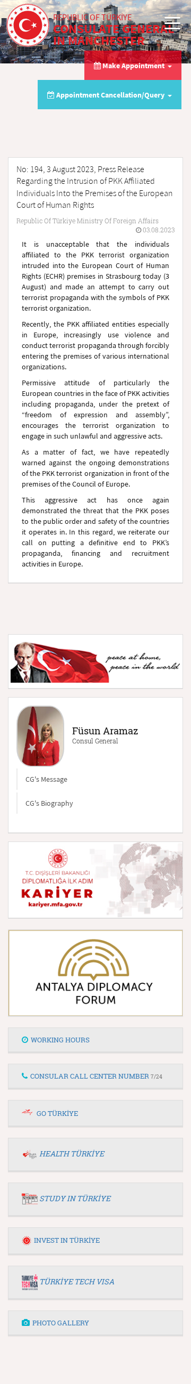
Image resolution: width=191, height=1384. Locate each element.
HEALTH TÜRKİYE (71, 1153)
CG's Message (46, 779)
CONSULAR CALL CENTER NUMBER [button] (96, 1076)
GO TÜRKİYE (57, 1113)
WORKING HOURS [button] (60, 1040)
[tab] (95, 1040)
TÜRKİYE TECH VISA (76, 1281)
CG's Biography (49, 803)
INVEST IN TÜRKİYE (67, 1240)
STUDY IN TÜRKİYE (74, 1198)
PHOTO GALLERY (60, 1323)
